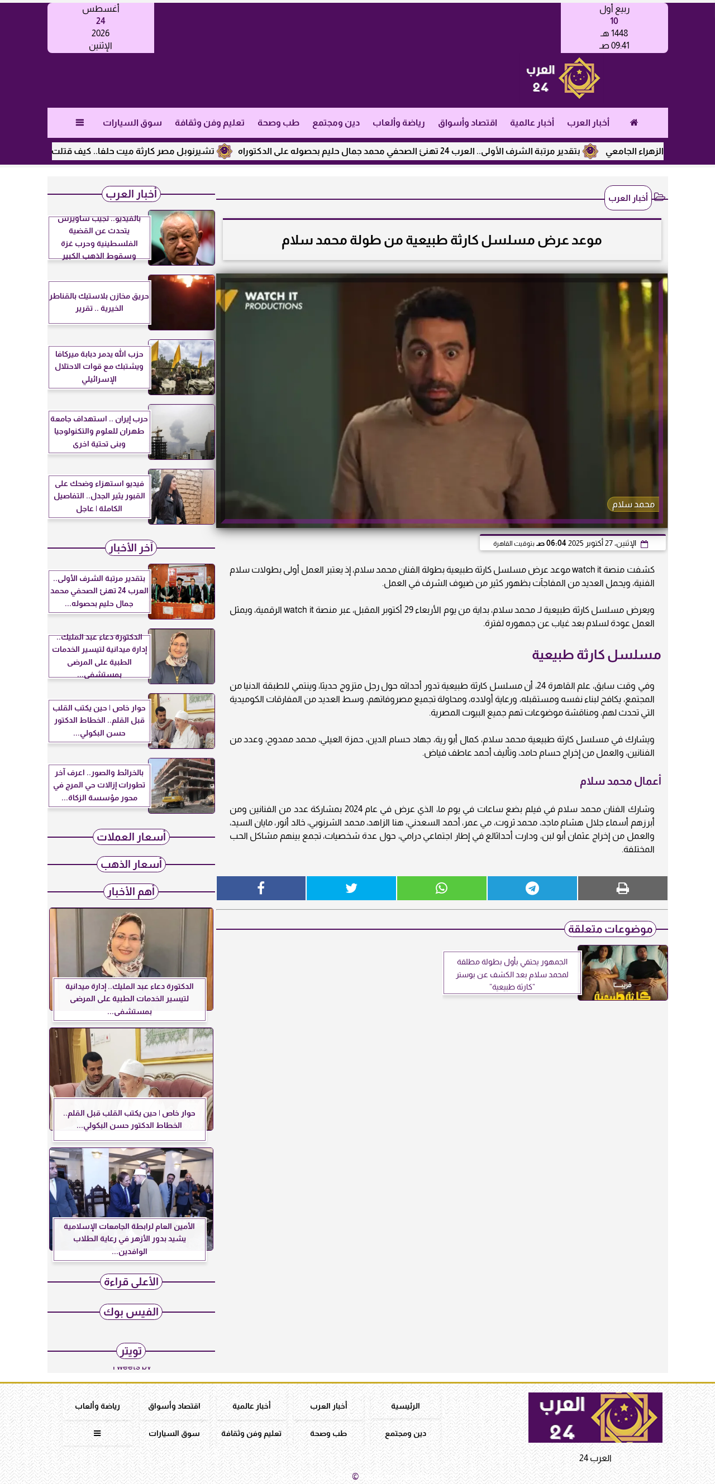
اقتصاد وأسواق (467, 122)
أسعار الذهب (131, 864)
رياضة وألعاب (398, 122)
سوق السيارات (131, 122)
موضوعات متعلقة (610, 929)
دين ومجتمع (335, 122)
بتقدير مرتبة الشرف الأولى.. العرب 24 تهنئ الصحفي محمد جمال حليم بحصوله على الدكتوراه (442, 151)
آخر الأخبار (131, 548)
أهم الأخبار (131, 891)
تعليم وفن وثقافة (209, 122)
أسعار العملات (131, 837)
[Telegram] (532, 888)
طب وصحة (278, 122)
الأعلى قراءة (131, 1282)
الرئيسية (405, 1405)
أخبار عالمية (531, 122)
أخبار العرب (587, 122)
